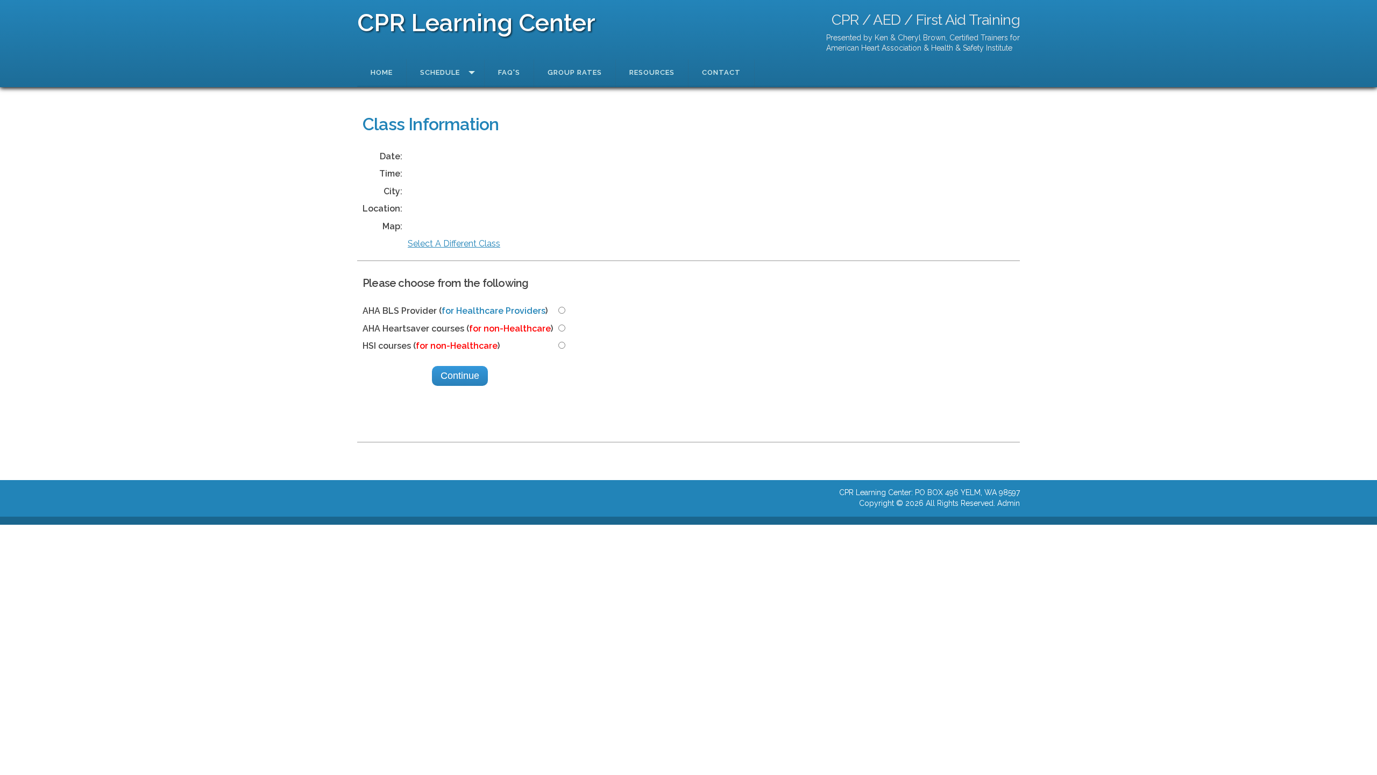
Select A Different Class (454, 243)
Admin (1008, 503)
